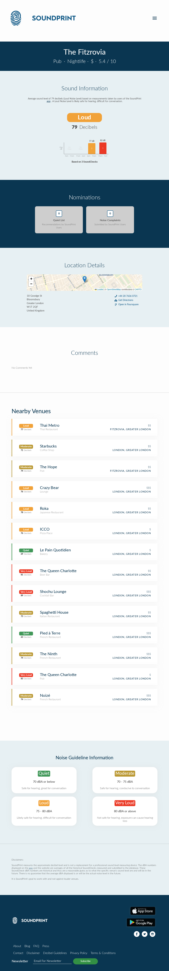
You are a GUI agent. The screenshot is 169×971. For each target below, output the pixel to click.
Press (45, 946)
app (49, 101)
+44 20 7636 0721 (127, 296)
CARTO (138, 289)
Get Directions (125, 300)
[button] (85, 279)
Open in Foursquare (128, 304)
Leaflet (100, 289)
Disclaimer (33, 953)
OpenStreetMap (114, 289)
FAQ (36, 946)
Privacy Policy (78, 953)
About (17, 946)
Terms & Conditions (103, 953)
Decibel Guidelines (55, 953)
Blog (27, 946)
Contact (18, 953)
